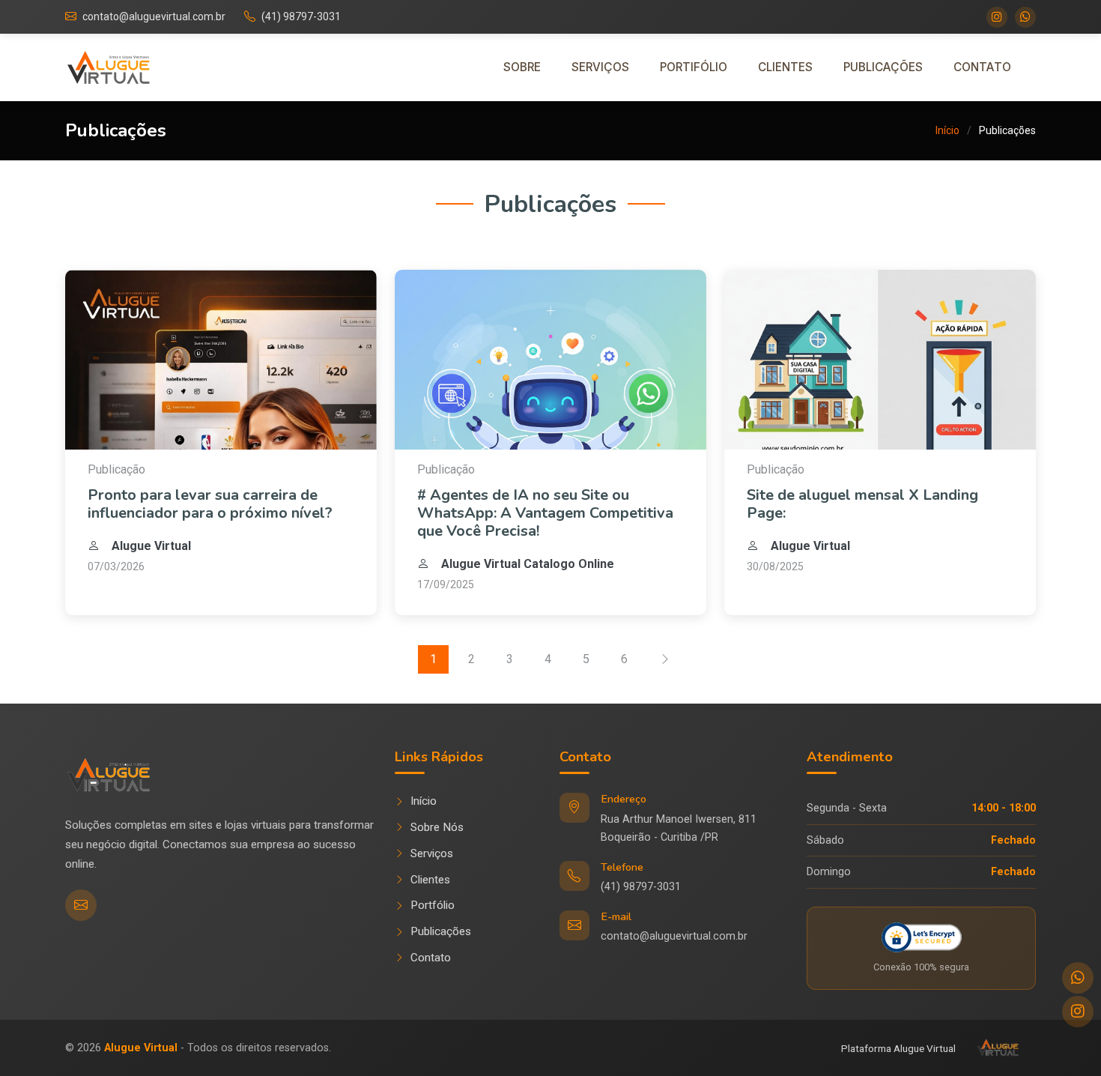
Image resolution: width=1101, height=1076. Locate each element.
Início (947, 130)
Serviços (600, 67)
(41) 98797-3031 (301, 16)
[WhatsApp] (1025, 17)
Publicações (883, 67)
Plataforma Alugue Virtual (898, 1048)
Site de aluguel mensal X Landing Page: (862, 504)
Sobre (522, 67)
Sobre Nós (437, 827)
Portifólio (693, 67)
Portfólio (432, 905)
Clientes (785, 67)
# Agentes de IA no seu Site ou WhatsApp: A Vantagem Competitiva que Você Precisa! (545, 513)
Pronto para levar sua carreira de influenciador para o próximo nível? (210, 504)
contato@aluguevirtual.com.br (153, 16)
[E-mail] (81, 905)
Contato (982, 67)
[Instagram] (996, 17)
